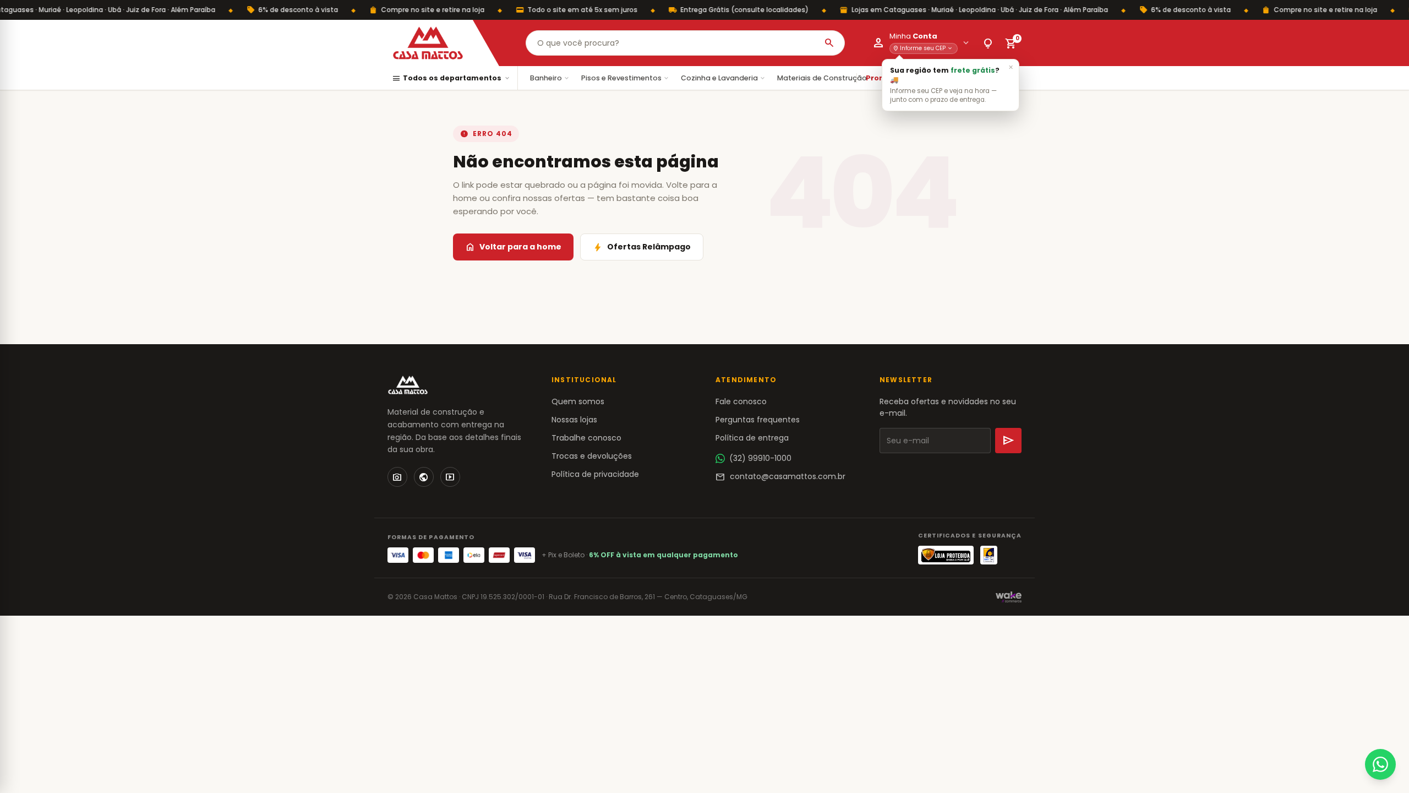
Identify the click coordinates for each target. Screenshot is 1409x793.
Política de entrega (752, 437)
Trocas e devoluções (591, 455)
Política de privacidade (595, 474)
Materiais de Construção (826, 78)
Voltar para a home (513, 247)
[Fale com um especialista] (1380, 764)
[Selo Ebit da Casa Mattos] (988, 555)
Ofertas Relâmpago (642, 247)
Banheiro (550, 78)
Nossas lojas (574, 419)
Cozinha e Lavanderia (723, 78)
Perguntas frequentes (758, 419)
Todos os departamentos (451, 78)
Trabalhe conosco (586, 437)
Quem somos (577, 401)
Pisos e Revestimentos (625, 78)
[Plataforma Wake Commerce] (1009, 596)
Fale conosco (741, 401)
